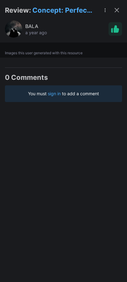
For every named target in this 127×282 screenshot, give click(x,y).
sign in (54, 93)
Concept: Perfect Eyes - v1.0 (61, 10)
